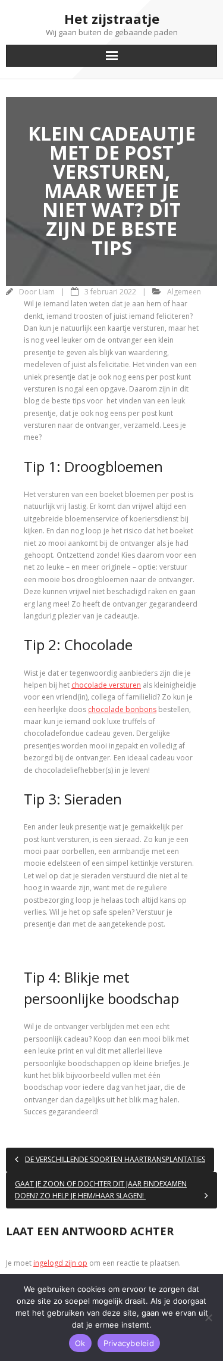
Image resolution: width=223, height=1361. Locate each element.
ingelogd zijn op (60, 1263)
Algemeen (184, 292)
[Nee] (208, 1317)
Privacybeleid (128, 1343)
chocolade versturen (106, 685)
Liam (47, 292)
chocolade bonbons (122, 709)
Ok (80, 1343)
